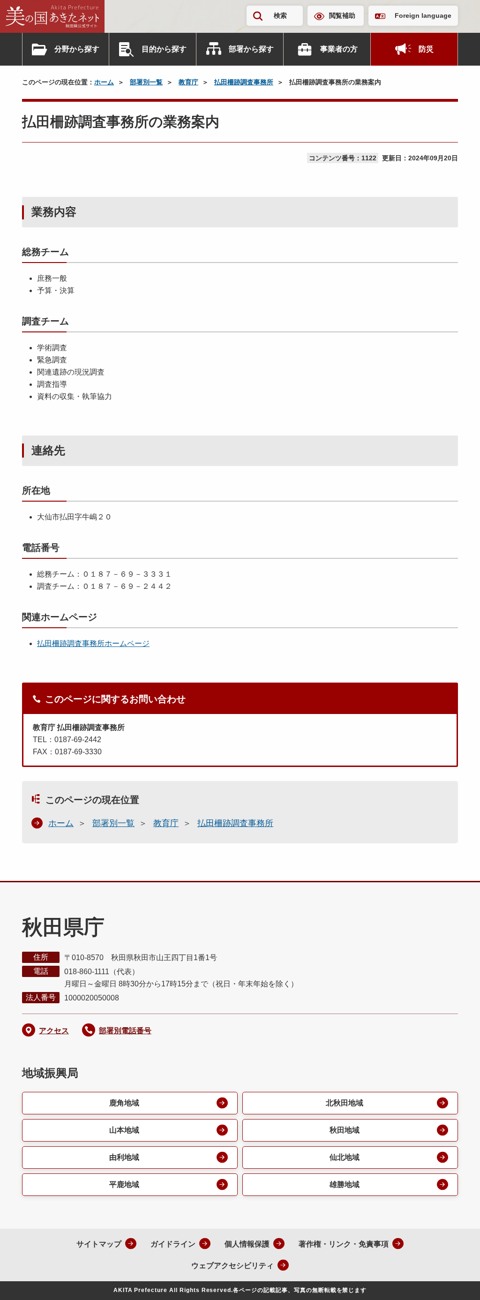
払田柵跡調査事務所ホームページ (93, 643)
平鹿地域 (124, 1184)
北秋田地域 (344, 1103)
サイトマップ (98, 1244)
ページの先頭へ (454, 1280)
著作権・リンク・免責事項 (344, 1244)
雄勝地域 (345, 1184)
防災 (426, 49)
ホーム (104, 82)
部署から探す (251, 49)
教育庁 (188, 82)
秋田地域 (345, 1130)
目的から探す (164, 49)
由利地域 (124, 1157)
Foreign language (423, 15)
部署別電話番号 (125, 1031)
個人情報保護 (247, 1244)
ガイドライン (172, 1244)
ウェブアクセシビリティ (232, 1266)
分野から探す (76, 49)
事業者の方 (339, 49)
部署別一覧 (146, 82)
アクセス (54, 1031)
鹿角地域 (124, 1103)
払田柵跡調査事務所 (243, 82)
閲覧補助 (342, 15)
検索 (280, 15)
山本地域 (124, 1130)
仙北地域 (345, 1157)
